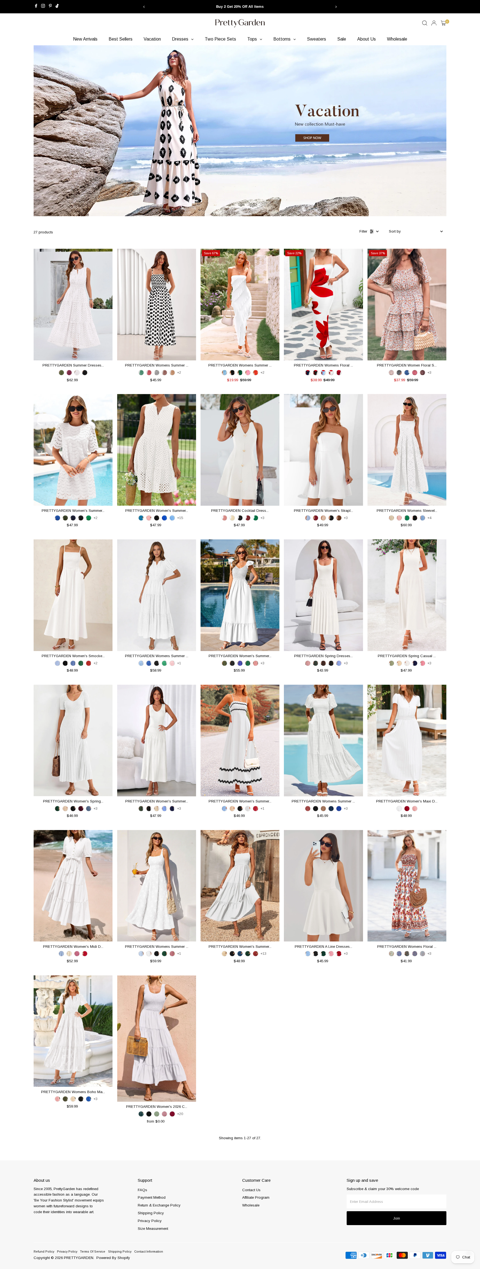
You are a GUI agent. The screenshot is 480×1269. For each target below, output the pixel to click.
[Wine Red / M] (339, 372)
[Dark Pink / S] (77, 953)
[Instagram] (43, 6)
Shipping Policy (151, 1213)
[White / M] (399, 808)
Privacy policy (67, 1251)
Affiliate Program (255, 1197)
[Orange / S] (255, 372)
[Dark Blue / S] (240, 953)
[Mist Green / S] (391, 663)
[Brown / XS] (164, 372)
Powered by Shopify (113, 1258)
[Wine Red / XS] (315, 518)
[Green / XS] (141, 372)
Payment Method (152, 1197)
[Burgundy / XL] (69, 372)
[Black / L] (85, 372)
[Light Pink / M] (248, 372)
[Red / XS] (149, 372)
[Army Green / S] (61, 372)
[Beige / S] (232, 518)
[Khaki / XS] (172, 372)
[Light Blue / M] (224, 372)
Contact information (148, 1251)
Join (396, 1218)
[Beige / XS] (323, 518)
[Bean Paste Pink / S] (308, 808)
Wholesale (250, 1205)
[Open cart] (443, 23)
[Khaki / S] (323, 808)
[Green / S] (88, 518)
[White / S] (77, 372)
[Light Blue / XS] (308, 518)
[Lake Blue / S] (141, 518)
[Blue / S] (407, 372)
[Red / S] (415, 372)
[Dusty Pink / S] (172, 953)
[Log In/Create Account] (433, 23)
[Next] (336, 7)
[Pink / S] (149, 518)
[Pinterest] (50, 6)
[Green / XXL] (255, 518)
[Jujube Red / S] (407, 808)
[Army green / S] (65, 518)
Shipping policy (119, 1251)
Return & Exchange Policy (159, 1205)
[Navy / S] (308, 372)
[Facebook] (36, 6)
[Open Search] (424, 23)
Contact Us (251, 1190)
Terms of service (92, 1251)
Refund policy (44, 1251)
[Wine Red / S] (255, 808)
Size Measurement (153, 1228)
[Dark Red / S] (255, 953)
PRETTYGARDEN (78, 1258)
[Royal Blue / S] (57, 518)
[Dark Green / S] (240, 372)
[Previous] (144, 7)
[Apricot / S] (399, 663)
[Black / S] (232, 372)
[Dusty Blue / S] (88, 808)
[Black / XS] (156, 372)
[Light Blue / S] (323, 372)
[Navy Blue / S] (73, 518)
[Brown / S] (339, 518)
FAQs (142, 1190)
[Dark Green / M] (248, 953)
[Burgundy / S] (248, 518)
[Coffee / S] (422, 372)
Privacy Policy (150, 1221)
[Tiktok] (57, 6)
